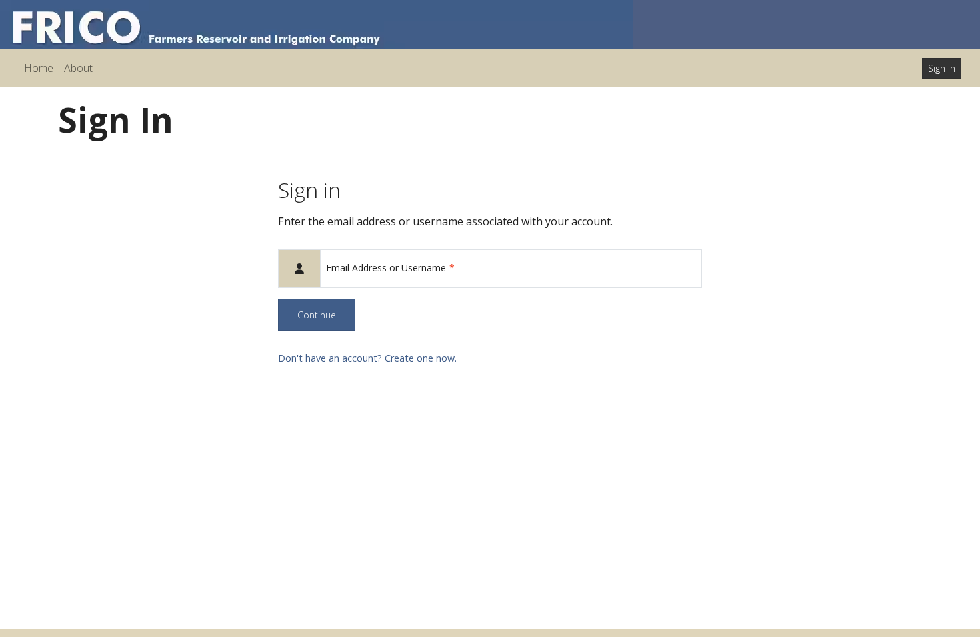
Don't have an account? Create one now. (367, 358)
